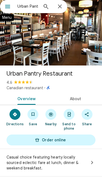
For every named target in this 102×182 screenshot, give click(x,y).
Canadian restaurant (25, 87)
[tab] (25, 98)
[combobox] (27, 6)
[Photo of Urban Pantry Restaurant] (51, 32)
